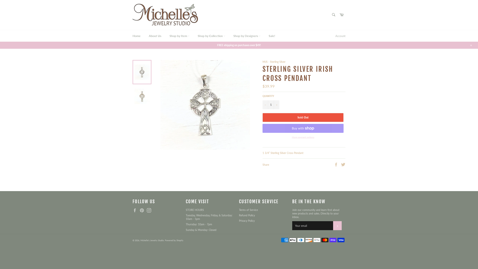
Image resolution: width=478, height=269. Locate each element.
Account (340, 36)
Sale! (272, 36)
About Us (155, 36)
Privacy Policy (247, 220)
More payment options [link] (303, 137)
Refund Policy (247, 215)
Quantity (268, 96)
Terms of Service (248, 209)
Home (137, 36)
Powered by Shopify (174, 240)
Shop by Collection (211, 36)
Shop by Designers (246, 36)
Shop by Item (179, 36)
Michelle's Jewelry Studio (152, 240)
